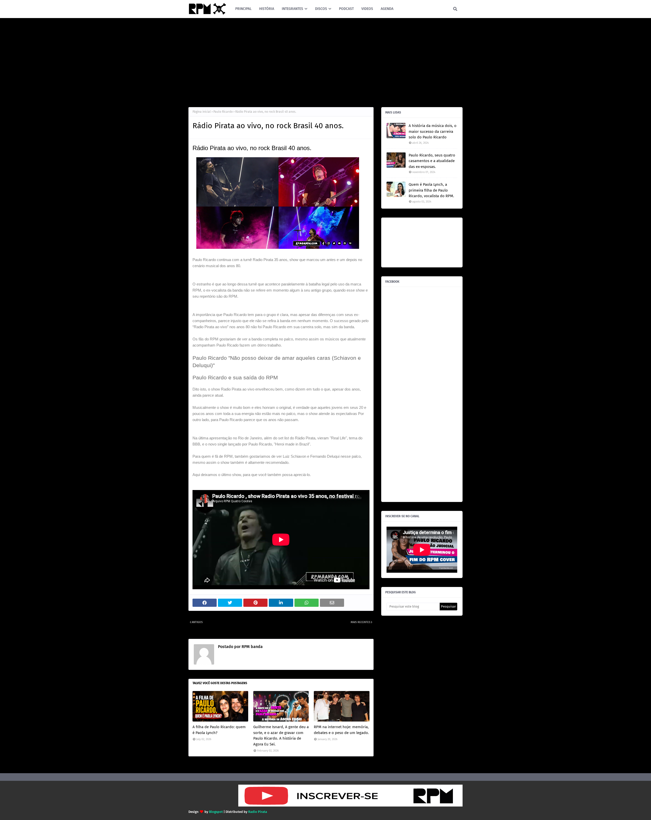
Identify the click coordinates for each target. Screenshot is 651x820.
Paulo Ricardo (223, 111)
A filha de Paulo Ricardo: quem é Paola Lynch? (219, 730)
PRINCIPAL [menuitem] (243, 9)
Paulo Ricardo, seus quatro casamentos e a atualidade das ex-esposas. (432, 161)
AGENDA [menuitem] (387, 9)
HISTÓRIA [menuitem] (266, 9)
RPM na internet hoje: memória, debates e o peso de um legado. (341, 730)
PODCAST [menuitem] (346, 9)
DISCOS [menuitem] (321, 9)
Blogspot (216, 812)
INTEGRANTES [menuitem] (292, 9)
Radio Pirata (257, 812)
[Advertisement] (325, 61)
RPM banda (252, 646)
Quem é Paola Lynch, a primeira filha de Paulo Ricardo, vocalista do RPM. (431, 190)
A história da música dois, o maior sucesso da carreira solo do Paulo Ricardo (432, 131)
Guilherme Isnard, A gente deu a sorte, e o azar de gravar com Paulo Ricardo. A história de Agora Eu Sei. (281, 735)
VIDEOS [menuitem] (367, 9)
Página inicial (202, 111)
